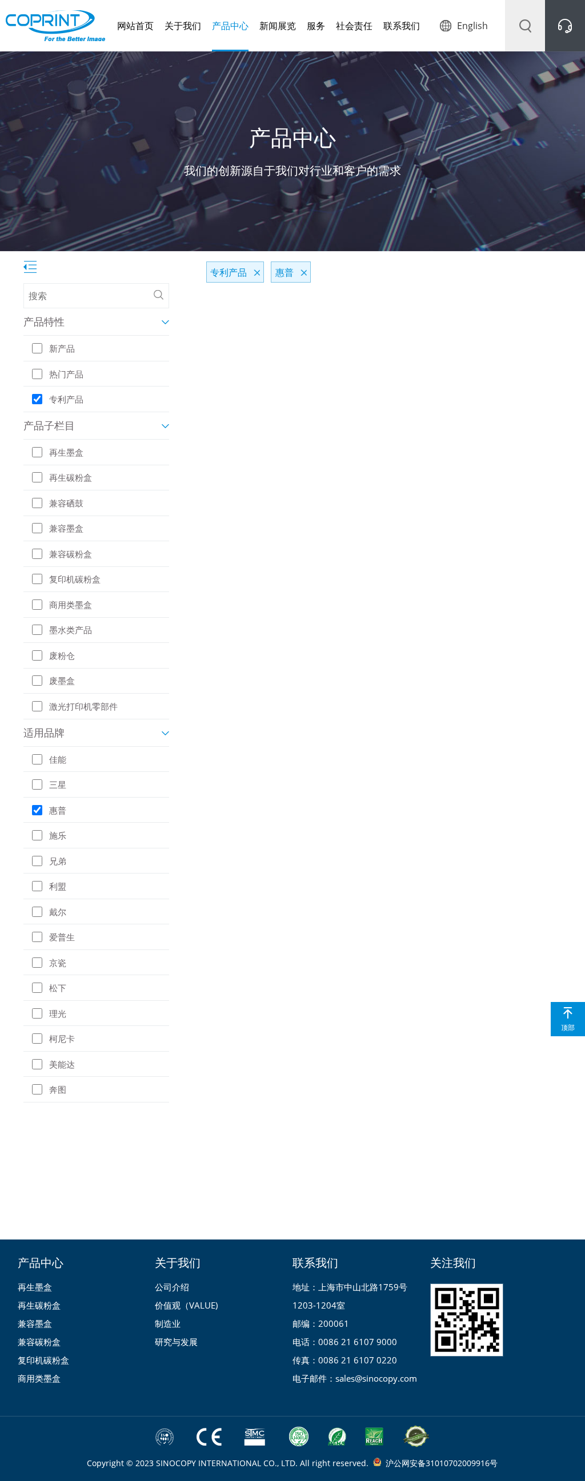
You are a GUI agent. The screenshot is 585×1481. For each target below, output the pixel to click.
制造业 (168, 1323)
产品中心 (230, 25)
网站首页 (135, 25)
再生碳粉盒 (39, 1305)
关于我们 (183, 25)
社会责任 (354, 25)
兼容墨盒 (35, 1323)
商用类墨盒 (39, 1378)
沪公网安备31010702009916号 (442, 1463)
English (472, 25)
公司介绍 (172, 1287)
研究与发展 (176, 1341)
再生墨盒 (35, 1287)
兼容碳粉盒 (39, 1341)
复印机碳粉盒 (43, 1360)
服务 (316, 25)
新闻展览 (277, 25)
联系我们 (401, 25)
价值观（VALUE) (186, 1305)
